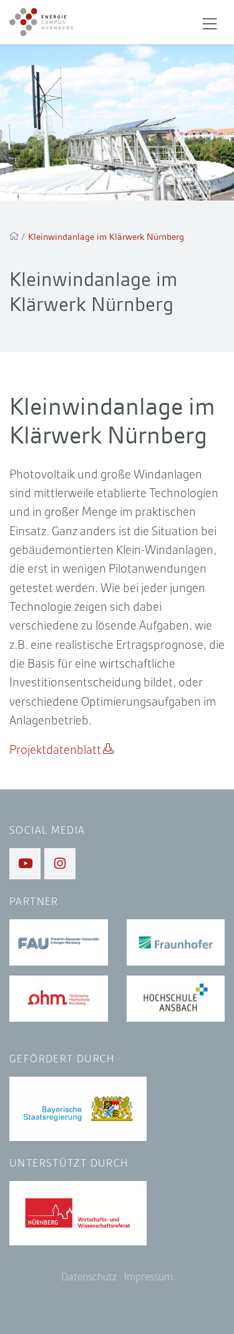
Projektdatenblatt (55, 750)
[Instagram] (60, 863)
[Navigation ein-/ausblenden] (210, 22)
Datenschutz (89, 1276)
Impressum (148, 1276)
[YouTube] (25, 863)
